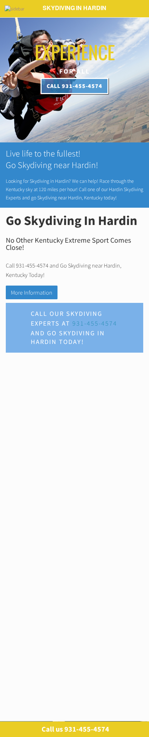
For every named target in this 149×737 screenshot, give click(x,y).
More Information (31, 292)
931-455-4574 (94, 323)
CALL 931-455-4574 (74, 85)
